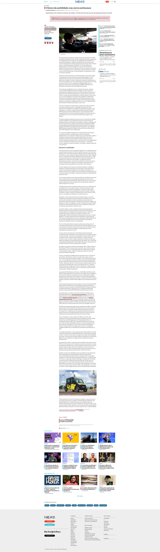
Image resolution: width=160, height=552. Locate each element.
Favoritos (102, 30)
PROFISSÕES (74, 542)
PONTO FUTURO (88, 518)
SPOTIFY (106, 527)
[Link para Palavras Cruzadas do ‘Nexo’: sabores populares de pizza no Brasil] (52, 480)
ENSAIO (72, 532)
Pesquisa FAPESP (79, 409)
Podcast (46, 443)
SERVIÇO (73, 529)
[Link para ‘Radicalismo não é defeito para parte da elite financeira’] (107, 438)
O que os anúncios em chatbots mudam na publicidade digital (70, 467)
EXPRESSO (73, 520)
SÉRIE (72, 530)
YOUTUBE (106, 523)
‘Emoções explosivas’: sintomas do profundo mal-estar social (107, 40)
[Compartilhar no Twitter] (48, 43)
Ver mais (80, 496)
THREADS (106, 521)
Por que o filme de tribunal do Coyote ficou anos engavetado (107, 467)
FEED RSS (106, 530)
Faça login (50, 524)
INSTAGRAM (107, 524)
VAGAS (86, 530)
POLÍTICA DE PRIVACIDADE (91, 538)
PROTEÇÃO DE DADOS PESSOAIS (92, 539)
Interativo (102, 26)
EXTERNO (73, 539)
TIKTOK (105, 526)
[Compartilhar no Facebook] (45, 43)
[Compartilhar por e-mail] (50, 43)
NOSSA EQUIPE (88, 529)
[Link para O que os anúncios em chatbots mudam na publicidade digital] (70, 457)
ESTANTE (73, 536)
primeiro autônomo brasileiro (79, 294)
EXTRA (72, 518)
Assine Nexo (49, 521)
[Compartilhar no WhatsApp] (52, 43)
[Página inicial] (80, 2)
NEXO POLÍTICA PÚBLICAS (91, 520)
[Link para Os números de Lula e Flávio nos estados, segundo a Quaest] (70, 438)
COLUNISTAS (74, 545)
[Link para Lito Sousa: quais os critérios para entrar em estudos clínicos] (52, 457)
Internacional (60, 505)
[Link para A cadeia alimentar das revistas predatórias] (89, 480)
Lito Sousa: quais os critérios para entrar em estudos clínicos (52, 467)
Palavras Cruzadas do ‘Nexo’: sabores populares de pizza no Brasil (107, 27)
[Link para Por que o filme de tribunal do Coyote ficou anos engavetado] (107, 457)
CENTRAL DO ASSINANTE (91, 521)
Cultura (74, 505)
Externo (101, 35)
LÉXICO (72, 544)
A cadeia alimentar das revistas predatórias (89, 488)
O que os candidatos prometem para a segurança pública (87, 447)
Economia (53, 505)
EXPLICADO (73, 521)
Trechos (101, 39)
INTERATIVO (74, 526)
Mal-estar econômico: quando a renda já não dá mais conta (52, 447)
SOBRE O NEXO (88, 527)
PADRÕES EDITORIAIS (90, 533)
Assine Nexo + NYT (49, 535)
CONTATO (87, 532)
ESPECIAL (73, 538)
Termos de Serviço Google (110, 64)
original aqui (81, 410)
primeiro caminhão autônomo (70, 297)
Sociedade (68, 505)
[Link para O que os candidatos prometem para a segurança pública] (89, 438)
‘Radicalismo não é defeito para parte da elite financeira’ (106, 447)
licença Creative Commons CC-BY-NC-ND (67, 410)
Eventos (106, 538)
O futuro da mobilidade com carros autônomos (50, 28)
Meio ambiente (103, 505)
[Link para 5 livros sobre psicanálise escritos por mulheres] (71, 480)
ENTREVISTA (74, 527)
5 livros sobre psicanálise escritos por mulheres (71, 489)
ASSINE (107, 1)
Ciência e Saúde (81, 505)
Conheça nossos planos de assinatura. (64, 19)
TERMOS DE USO (89, 536)
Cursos (106, 534)
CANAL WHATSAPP (108, 529)
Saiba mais (68, 428)
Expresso (102, 43)
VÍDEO (72, 524)
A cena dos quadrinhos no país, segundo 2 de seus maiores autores (88, 467)
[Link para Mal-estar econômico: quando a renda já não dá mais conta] (52, 438)
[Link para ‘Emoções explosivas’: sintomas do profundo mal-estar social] (107, 480)
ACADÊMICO (74, 541)
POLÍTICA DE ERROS (89, 535)
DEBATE (73, 533)
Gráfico (64, 443)
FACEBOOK (106, 518)
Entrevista (101, 443)
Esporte (96, 505)
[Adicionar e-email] (113, 62)
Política (47, 505)
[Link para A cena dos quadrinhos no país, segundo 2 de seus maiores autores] (89, 457)
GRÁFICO (73, 523)
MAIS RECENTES (56, 1)
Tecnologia (48, 38)
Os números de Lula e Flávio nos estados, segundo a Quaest (70, 447)
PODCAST (73, 535)
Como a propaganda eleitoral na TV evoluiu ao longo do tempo (107, 45)
